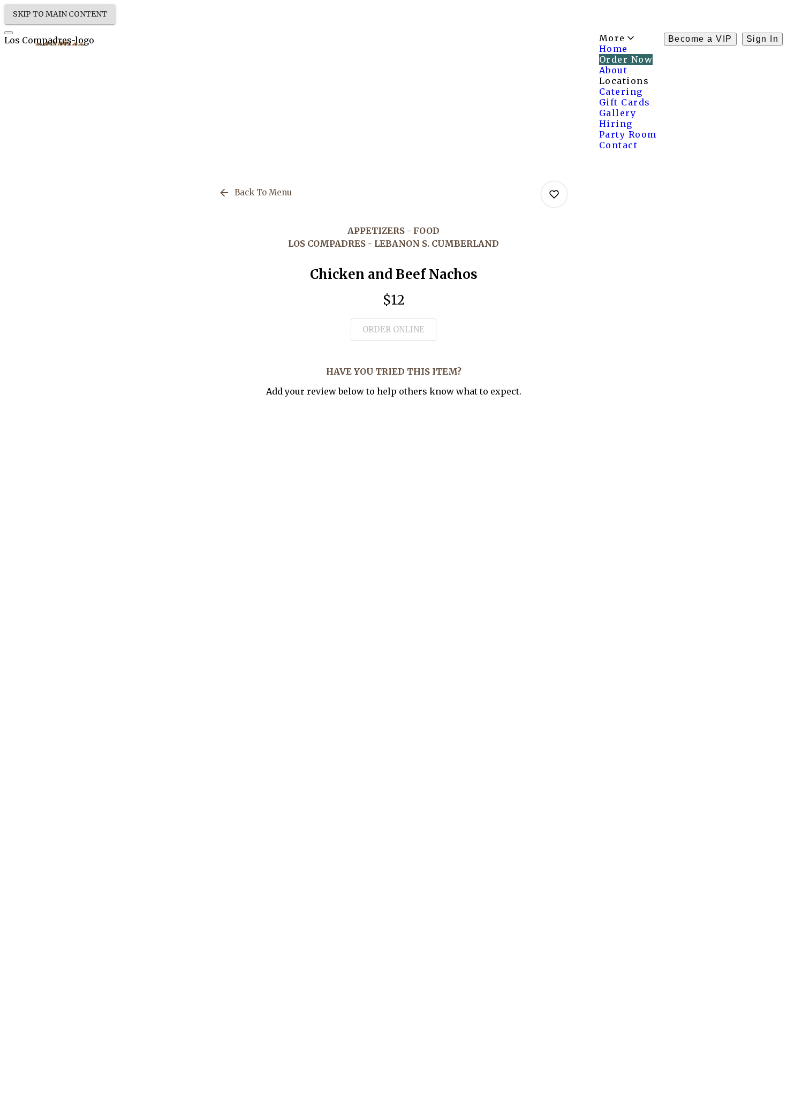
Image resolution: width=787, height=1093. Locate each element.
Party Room (628, 134)
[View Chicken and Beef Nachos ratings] (554, 194)
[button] (256, 192)
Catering (621, 91)
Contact (618, 145)
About (613, 70)
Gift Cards (624, 102)
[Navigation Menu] (8, 32)
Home (613, 48)
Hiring (616, 123)
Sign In (762, 38)
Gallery (618, 113)
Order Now (626, 59)
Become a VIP (700, 38)
